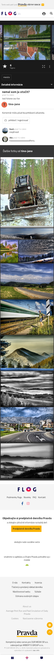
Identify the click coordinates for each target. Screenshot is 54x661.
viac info (36, 650)
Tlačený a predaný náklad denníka (27, 587)
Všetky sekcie (34, 4)
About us (27, 606)
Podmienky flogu (14, 497)
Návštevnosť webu (21, 591)
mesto (6, 77)
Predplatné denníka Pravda (26, 528)
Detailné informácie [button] (12, 84)
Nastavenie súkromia (33, 618)
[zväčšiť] (43, 66)
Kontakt (42, 497)
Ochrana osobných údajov (27, 596)
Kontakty (26, 582)
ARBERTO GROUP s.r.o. (33, 645)
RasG (11, 129)
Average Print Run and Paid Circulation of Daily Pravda (27, 612)
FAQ (34, 497)
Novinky (27, 497)
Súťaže (38, 591)
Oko (11, 137)
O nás (15, 582)
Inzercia (38, 582)
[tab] (27, 83)
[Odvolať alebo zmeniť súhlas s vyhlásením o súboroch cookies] (50, 625)
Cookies (15, 618)
